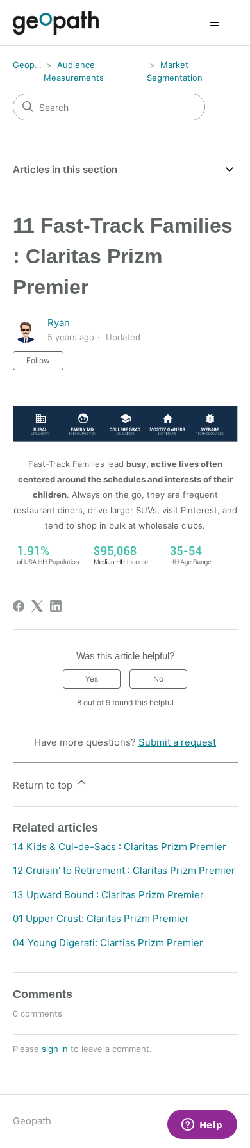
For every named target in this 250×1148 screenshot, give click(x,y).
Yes (91, 679)
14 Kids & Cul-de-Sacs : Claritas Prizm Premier (119, 846)
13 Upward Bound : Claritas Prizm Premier (108, 895)
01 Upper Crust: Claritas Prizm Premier (101, 918)
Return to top (44, 785)
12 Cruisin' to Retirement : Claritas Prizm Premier (124, 870)
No (158, 679)
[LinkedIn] (56, 606)
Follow (38, 360)
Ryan (58, 322)
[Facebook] (18, 606)
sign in (55, 1049)
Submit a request (177, 742)
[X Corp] (37, 606)
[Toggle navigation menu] (215, 23)
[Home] (56, 23)
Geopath (30, 65)
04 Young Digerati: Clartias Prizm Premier (108, 943)
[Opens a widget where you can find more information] (202, 1126)
